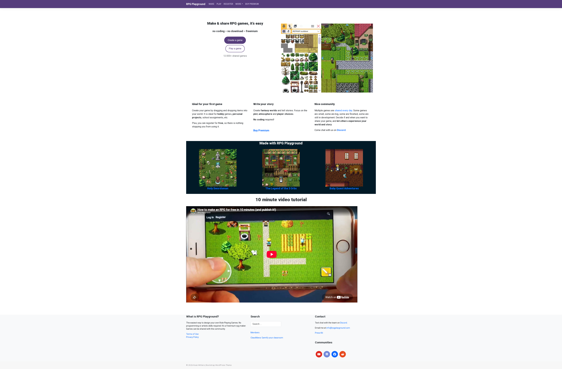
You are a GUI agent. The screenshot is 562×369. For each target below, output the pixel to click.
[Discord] (327, 354)
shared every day (343, 110)
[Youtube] (319, 354)
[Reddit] (343, 354)
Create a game (235, 40)
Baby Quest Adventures (344, 188)
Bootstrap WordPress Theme (219, 365)
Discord (343, 323)
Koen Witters (199, 365)
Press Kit (319, 333)
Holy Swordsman (217, 188)
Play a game (235, 48)
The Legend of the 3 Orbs (281, 188)
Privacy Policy (192, 337)
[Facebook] (335, 354)
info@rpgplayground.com (338, 328)
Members (255, 332)
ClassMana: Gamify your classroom (267, 337)
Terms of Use (192, 334)
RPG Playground (195, 4)
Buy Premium (261, 130)
